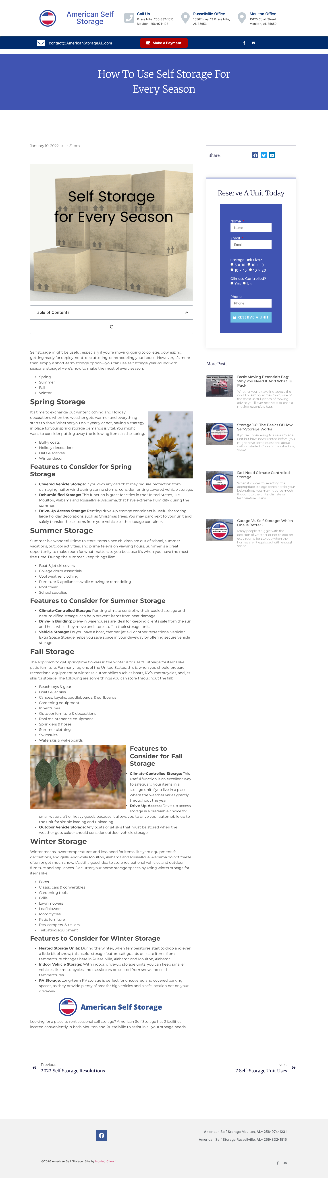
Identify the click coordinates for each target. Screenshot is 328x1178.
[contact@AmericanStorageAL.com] (41, 43)
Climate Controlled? (248, 279)
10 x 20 (259, 270)
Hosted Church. (106, 1161)
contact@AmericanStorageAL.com (80, 43)
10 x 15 (241, 270)
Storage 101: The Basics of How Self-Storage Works (265, 427)
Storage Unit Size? (246, 260)
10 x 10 (257, 265)
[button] (186, 312)
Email (235, 238)
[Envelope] (253, 43)
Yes (238, 283)
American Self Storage (90, 18)
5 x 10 (240, 265)
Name (236, 221)
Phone (236, 297)
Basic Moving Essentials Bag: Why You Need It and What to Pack (264, 381)
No (249, 283)
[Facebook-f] (244, 43)
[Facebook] (101, 1135)
